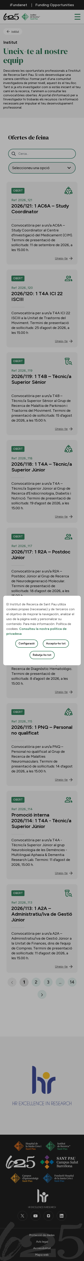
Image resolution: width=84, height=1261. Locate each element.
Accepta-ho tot (56, 643)
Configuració (27, 643)
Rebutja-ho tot (42, 654)
